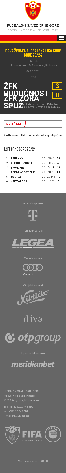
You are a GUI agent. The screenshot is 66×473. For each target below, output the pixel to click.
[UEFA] (53, 435)
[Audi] (33, 270)
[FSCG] (12, 435)
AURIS (44, 461)
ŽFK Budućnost (21, 163)
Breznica (17, 158)
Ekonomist (18, 167)
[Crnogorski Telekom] (33, 215)
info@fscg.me (20, 415)
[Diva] (33, 319)
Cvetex (16, 176)
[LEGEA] (33, 242)
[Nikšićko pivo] (33, 297)
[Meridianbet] (33, 365)
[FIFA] (32, 435)
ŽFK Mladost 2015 (23, 172)
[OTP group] (33, 338)
